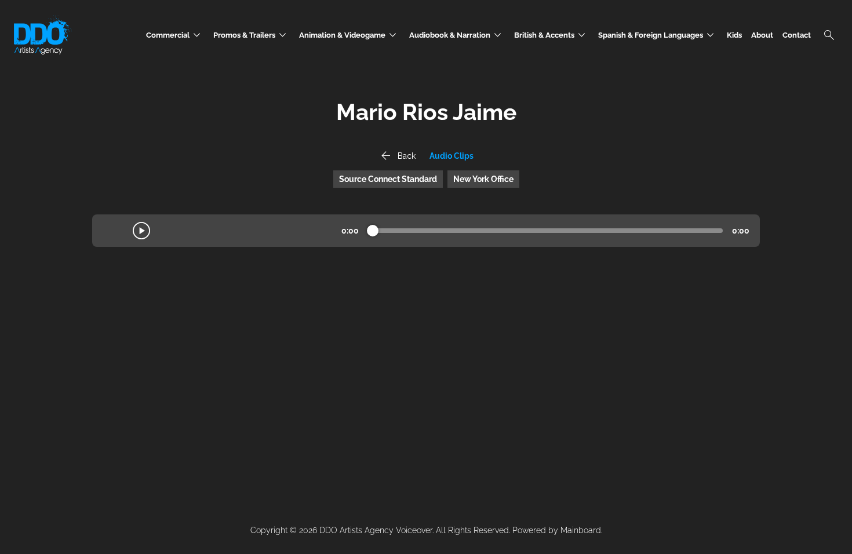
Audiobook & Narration (457, 35)
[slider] (372, 230)
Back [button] (397, 156)
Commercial (175, 35)
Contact (796, 35)
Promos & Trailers (251, 35)
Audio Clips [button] (451, 156)
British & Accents (551, 35)
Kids (734, 35)
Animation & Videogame (349, 35)
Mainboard (580, 530)
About (762, 35)
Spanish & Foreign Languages (658, 35)
